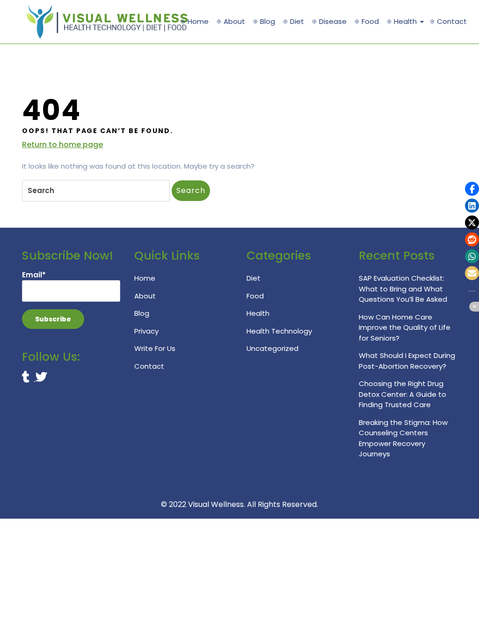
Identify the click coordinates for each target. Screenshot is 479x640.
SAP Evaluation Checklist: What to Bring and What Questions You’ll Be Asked (403, 288)
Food (370, 21)
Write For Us (154, 348)
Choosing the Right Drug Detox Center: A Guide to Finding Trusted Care (402, 394)
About (234, 21)
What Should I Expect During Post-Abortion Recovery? (407, 360)
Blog (267, 21)
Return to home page (62, 144)
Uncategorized (272, 348)
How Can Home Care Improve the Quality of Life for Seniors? (404, 327)
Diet (297, 21)
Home (198, 21)
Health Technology (279, 331)
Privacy (146, 331)
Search (190, 190)
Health (405, 21)
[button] (472, 189)
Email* (34, 275)
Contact (452, 21)
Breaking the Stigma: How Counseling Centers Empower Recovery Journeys (403, 438)
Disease (333, 21)
